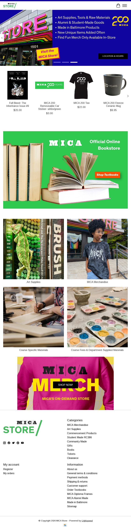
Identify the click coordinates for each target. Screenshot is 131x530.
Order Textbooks (76, 489)
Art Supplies (33, 282)
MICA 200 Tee (81, 103)
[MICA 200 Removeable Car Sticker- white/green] (49, 85)
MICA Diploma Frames (79, 494)
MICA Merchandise (97, 282)
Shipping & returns (77, 481)
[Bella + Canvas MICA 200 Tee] (81, 85)
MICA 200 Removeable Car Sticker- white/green (49, 106)
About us (72, 469)
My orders (8, 473)
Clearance (72, 458)
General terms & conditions (82, 473)
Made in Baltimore (77, 502)
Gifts (70, 445)
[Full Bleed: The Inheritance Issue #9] (17, 85)
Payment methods (77, 477)
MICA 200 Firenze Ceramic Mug (113, 104)
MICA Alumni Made (77, 498)
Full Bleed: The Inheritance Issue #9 (17, 104)
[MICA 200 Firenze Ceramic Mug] (113, 85)
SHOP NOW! (65, 385)
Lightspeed (87, 521)
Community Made (77, 441)
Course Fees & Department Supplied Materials (97, 350)
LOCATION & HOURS (113, 56)
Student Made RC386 (79, 437)
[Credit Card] (65, 525)
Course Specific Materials (33, 350)
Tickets (71, 454)
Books (70, 449)
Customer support (77, 485)
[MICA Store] (9, 5)
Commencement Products (81, 433)
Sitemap (72, 506)
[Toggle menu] (124, 5)
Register (8, 469)
